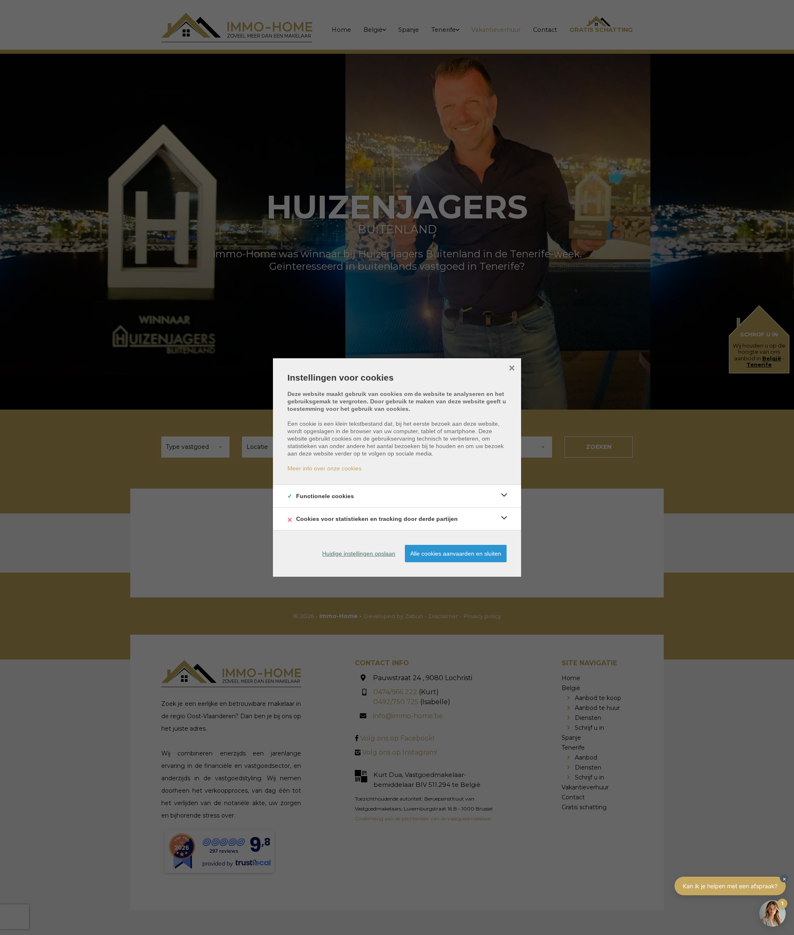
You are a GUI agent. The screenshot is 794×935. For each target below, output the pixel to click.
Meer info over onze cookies (324, 468)
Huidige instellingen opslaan (358, 553)
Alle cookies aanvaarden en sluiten (455, 553)
